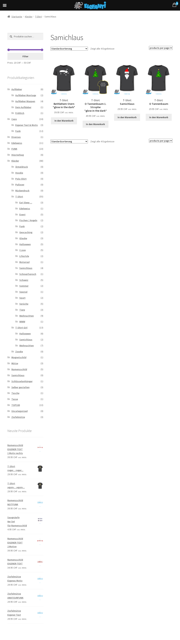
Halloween (25, 244)
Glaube (23, 238)
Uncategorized (19, 411)
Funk (18, 131)
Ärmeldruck (21, 166)
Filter (25, 56)
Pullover (19, 184)
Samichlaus (25, 268)
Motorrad (24, 262)
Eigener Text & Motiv (26, 125)
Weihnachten (26, 315)
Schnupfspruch (27, 274)
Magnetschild (18, 357)
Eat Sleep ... (25, 202)
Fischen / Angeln (28, 220)
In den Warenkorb (63, 120)
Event (22, 214)
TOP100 (15, 405)
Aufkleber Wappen (25, 101)
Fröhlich (19, 113)
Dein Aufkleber (23, 107)
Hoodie (19, 172)
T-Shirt (38, 16)
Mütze (14, 363)
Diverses (16, 137)
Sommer (23, 285)
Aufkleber (16, 89)
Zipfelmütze (18, 417)
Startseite (16, 16)
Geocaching (25, 232)
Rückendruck (22, 190)
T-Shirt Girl (21, 327)
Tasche (15, 393)
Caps (14, 119)
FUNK (14, 148)
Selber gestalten (20, 387)
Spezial (23, 291)
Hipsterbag (17, 154)
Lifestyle (24, 256)
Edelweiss (16, 143)
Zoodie (19, 351)
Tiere (22, 309)
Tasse (14, 399)
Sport (22, 297)
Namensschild (19, 369)
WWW (22, 321)
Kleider (29, 16)
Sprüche (23, 303)
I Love (22, 250)
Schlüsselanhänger (22, 381)
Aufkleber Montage (25, 95)
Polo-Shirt (21, 178)
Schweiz (23, 280)
